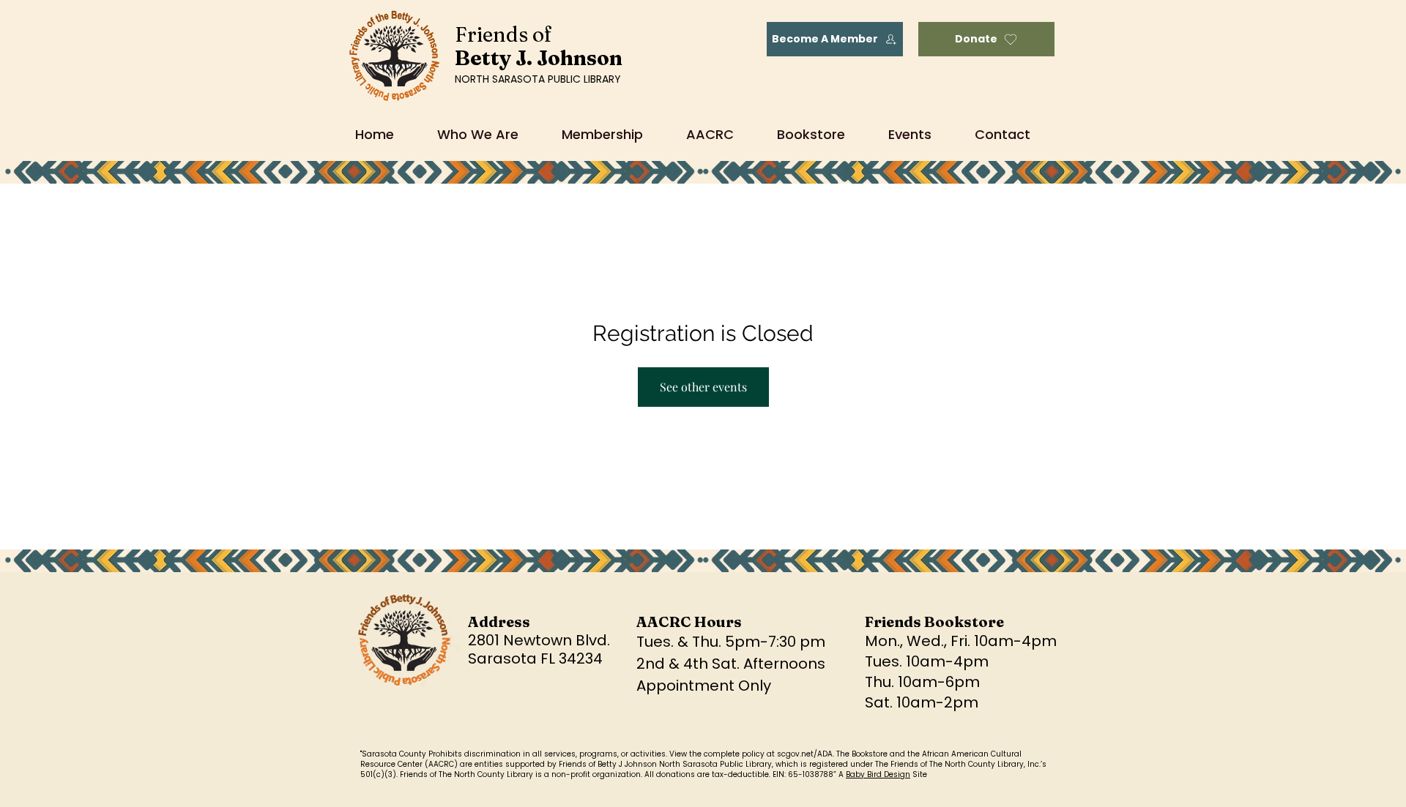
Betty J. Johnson (538, 57)
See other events (703, 386)
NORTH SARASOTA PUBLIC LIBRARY (538, 79)
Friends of (503, 34)
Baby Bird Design (878, 774)
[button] (720, 134)
